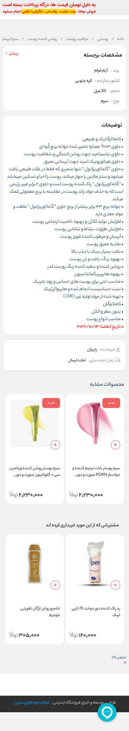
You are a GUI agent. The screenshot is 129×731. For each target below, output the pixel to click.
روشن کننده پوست (39, 39)
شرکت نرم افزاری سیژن (32, 702)
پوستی (99, 39)
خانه (117, 39)
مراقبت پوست (74, 39)
